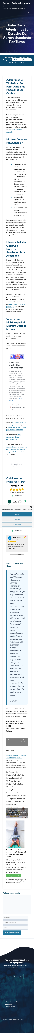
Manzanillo (10, 787)
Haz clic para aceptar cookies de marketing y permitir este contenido (17, 742)
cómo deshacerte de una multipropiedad (13, 437)
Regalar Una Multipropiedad (16, 755)
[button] (31, 507)
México (17, 787)
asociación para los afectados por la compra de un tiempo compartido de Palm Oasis (16, 449)
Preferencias (17, 524)
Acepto (17, 514)
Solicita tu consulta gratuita (22, 60)
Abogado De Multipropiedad (14, 879)
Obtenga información (14, 876)
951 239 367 (21, 62)
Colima (20, 784)
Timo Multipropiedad (14, 758)
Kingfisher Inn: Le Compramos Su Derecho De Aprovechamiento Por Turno (16, 793)
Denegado (17, 519)
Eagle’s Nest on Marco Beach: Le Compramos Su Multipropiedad (15, 802)
